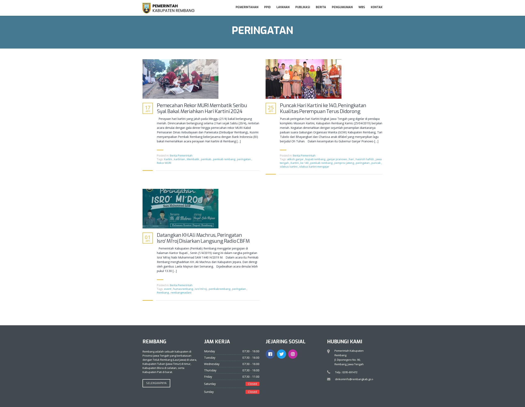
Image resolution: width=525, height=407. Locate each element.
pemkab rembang (224, 159)
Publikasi (302, 7)
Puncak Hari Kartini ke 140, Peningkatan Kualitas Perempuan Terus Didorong (323, 109)
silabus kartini (289, 166)
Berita (321, 7)
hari (351, 159)
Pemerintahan (247, 7)
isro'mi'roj (201, 289)
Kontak (376, 7)
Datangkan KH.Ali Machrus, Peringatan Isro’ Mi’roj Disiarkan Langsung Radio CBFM (203, 238)
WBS (361, 7)
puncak (376, 163)
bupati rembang (315, 159)
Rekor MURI (164, 163)
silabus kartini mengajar (314, 166)
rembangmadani (181, 292)
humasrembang (183, 289)
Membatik (193, 159)
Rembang (163, 292)
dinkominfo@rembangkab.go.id (354, 379)
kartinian (180, 159)
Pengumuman (342, 7)
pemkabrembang (220, 289)
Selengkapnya (156, 383)
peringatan (244, 159)
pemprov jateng (344, 163)
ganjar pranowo (337, 159)
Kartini (168, 159)
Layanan (283, 7)
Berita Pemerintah (181, 155)
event (168, 289)
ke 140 (304, 163)
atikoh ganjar (295, 159)
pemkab (206, 159)
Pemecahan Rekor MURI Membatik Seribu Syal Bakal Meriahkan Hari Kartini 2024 (202, 109)
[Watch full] (180, 79)
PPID (267, 7)
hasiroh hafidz (365, 159)
